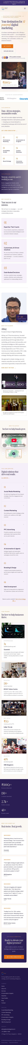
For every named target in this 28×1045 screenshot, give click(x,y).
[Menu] (25, 8)
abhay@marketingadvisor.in (8, 1029)
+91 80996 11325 (5, 1031)
